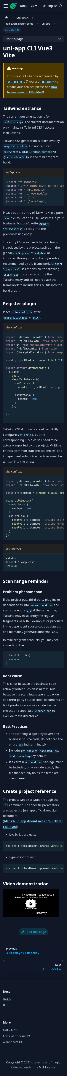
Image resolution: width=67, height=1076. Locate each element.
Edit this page (36, 932)
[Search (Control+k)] (60, 5)
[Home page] (6, 18)
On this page (14, 39)
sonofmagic (51, 1062)
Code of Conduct (15, 1036)
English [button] (52, 6)
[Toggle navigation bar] (6, 6)
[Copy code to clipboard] (59, 182)
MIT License (47, 1067)
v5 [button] (32, 6)
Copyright (13, 1062)
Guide (7, 999)
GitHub (8, 1030)
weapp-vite (10, 1042)
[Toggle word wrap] (53, 182)
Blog (6, 1005)
